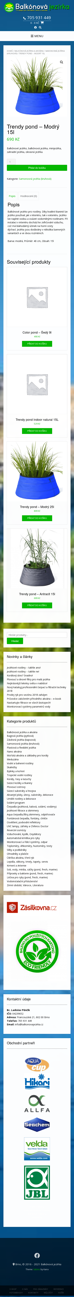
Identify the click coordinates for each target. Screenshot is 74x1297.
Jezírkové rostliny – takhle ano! (24, 667)
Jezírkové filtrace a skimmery (23, 810)
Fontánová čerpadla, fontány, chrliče (27, 818)
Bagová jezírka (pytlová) (20, 735)
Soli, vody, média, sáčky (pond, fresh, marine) (32, 869)
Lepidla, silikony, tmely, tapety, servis (27, 861)
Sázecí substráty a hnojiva (21, 790)
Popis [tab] (12, 196)
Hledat (15, 641)
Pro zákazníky (40, 1289)
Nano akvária (14, 751)
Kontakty (33, 1292)
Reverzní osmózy (16, 830)
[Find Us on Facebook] (35, 27)
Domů (10, 51)
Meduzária (13, 759)
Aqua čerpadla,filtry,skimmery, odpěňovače (31, 814)
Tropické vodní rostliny (19, 775)
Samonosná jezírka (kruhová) (35, 178)
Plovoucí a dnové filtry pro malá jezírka (28, 679)
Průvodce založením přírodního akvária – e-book (34, 698)
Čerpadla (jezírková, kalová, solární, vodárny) (32, 806)
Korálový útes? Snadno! (20, 675)
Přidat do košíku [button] (37, 343)
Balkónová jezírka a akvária (29, 51)
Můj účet (48, 1292)
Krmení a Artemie (16, 865)
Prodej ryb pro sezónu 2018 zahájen (27, 694)
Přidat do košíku (37, 167)
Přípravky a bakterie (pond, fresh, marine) (30, 873)
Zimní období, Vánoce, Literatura (25, 885)
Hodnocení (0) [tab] (28, 196)
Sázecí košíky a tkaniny (19, 783)
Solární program (16, 802)
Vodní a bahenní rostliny (20, 763)
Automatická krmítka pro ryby (23, 838)
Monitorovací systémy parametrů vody (28, 706)
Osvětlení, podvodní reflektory (23, 822)
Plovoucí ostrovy (16, 787)
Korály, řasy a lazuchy (19, 779)
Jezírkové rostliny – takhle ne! (23, 671)
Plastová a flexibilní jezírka (21, 747)
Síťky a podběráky (17, 849)
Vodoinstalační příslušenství (22, 881)
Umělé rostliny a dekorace (21, 798)
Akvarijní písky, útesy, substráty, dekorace (30, 794)
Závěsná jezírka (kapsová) (21, 739)
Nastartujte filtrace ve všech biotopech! (29, 702)
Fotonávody (16, 1292)
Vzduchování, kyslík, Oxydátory (24, 834)
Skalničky (12, 767)
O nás (25, 1289)
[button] (62, 62)
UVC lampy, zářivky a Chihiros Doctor (27, 826)
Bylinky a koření (15, 771)
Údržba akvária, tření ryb (20, 857)
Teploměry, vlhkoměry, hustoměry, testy (29, 846)
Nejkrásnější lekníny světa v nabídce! (27, 683)
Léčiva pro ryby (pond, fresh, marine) (27, 877)
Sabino (36, 1269)
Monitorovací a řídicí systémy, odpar (27, 842)
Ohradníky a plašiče (17, 853)
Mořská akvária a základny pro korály (27, 755)
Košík (61, 1292)
